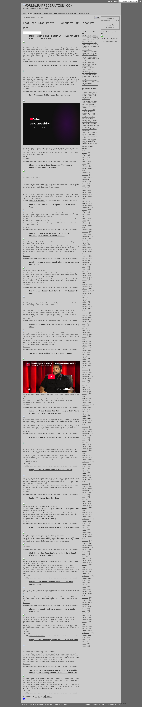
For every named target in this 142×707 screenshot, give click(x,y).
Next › (49, 696)
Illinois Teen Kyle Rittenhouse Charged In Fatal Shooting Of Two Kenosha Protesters (90, 96)
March (84, 164)
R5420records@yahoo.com (109, 42)
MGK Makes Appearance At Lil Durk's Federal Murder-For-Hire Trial (90, 37)
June (83, 157)
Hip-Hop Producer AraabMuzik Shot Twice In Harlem (54, 437)
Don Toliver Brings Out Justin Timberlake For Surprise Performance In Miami (90, 82)
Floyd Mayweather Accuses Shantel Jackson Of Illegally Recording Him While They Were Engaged (90, 120)
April (84, 162)
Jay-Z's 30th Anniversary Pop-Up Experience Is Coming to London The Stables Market (90, 45)
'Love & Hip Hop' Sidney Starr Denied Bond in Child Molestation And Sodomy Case (89, 66)
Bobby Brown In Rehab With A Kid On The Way (51, 470)
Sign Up (110, 1)
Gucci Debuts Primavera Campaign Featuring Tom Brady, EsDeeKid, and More (90, 52)
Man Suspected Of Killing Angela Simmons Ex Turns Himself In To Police (90, 112)
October (84, 177)
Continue (26, 59)
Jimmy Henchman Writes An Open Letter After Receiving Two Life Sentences (90, 128)
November (85, 175)
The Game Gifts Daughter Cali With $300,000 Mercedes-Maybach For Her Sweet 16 (90, 75)
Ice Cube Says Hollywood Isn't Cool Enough (50, 353)
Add (98, 17)
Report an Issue (98, 704)
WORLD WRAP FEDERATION (37, 62)
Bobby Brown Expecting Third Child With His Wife (53, 640)
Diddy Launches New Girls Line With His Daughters (54, 527)
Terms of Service (114, 704)
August (84, 153)
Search (140, 1)
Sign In (115, 1)
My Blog (40, 17)
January (84, 168)
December (85, 173)
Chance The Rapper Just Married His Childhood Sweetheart (90, 141)
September (85, 179)
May (83, 159)
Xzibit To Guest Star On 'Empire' (45, 498)
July (83, 155)
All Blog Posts (29, 17)
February (85, 166)
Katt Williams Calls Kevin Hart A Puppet (49, 95)
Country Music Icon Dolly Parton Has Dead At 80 (90, 58)
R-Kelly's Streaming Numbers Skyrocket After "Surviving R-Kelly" (89, 135)
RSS (24, 699)
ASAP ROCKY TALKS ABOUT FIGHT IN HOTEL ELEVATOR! (53, 65)
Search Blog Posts (43, 33)
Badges (87, 704)
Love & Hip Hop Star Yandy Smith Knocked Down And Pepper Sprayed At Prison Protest (89, 104)
